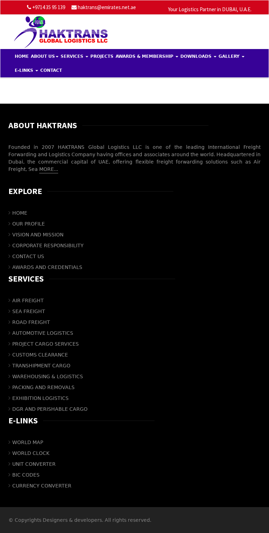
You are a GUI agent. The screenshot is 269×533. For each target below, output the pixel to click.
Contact (51, 70)
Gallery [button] (230, 56)
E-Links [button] (25, 70)
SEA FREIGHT (28, 311)
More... (48, 169)
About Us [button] (43, 56)
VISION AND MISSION (37, 234)
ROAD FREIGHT (31, 322)
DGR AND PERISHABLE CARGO (50, 409)
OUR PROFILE (28, 224)
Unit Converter (34, 464)
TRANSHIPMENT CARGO (41, 365)
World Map (27, 442)
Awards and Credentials (47, 267)
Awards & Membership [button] (145, 56)
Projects (101, 56)
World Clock (30, 453)
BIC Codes (26, 475)
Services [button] (73, 56)
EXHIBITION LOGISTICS (40, 398)
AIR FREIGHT (28, 300)
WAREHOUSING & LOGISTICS (47, 376)
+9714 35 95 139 (48, 7)
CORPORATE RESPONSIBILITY (48, 245)
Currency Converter (41, 486)
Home (22, 56)
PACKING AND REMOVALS (43, 387)
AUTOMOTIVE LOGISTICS (42, 333)
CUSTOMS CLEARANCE (40, 355)
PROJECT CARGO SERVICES (45, 344)
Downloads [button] (196, 56)
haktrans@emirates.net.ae (107, 7)
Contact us (28, 256)
